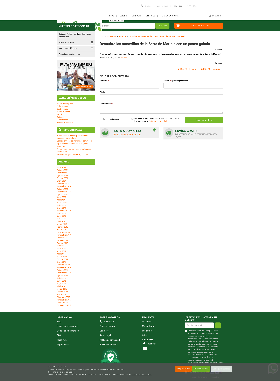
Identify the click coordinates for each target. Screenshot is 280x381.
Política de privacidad (158, 121)
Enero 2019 (61, 208)
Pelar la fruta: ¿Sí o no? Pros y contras (72, 154)
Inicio (111, 16)
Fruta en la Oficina (169, 16)
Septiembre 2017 (64, 240)
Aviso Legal (105, 335)
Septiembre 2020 (64, 192)
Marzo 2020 (62, 202)
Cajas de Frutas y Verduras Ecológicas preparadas (75, 35)
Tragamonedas (116, 20)
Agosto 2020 (62, 194)
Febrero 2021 (62, 178)
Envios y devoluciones (67, 326)
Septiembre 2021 (64, 173)
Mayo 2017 (61, 251)
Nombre (104, 80)
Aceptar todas (183, 368)
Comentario (105, 103)
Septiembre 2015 (64, 305)
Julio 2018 (61, 213)
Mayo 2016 (61, 283)
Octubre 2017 (62, 238)
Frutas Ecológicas (66, 42)
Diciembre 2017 (63, 232)
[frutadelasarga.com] (86, 10)
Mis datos (147, 330)
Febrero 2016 (62, 292)
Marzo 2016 (62, 289)
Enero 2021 (61, 181)
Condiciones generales (68, 330)
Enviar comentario (204, 120)
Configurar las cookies (142, 374)
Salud (59, 114)
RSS (145, 348)
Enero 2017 (61, 262)
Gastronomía (62, 109)
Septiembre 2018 (64, 210)
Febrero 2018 (62, 227)
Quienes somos (107, 326)
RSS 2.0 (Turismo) (188, 69)
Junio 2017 (61, 248)
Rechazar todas (201, 368)
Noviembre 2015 (64, 300)
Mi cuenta (147, 321)
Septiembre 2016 (64, 273)
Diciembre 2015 (63, 297)
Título (102, 92)
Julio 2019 (61, 205)
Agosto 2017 (62, 243)
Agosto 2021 (62, 175)
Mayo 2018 (61, 219)
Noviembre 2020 (64, 186)
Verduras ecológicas (68, 48)
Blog (59, 321)
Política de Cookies (67, 372)
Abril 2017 (61, 254)
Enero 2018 (61, 229)
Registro (123, 16)
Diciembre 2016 (63, 265)
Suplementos (63, 344)
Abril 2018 (61, 221)
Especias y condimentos (69, 54)
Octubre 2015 (62, 302)
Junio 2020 (61, 197)
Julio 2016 (61, 278)
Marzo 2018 (62, 224)
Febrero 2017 (62, 259)
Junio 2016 (61, 281)
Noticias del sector (65, 122)
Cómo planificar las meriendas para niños (74, 141)
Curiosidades (62, 120)
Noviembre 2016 (64, 267)
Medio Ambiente (64, 112)
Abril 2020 (61, 200)
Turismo (123, 58)
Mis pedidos (148, 326)
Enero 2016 (61, 294)
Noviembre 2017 (64, 235)
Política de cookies (109, 344)
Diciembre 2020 (63, 184)
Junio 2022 (61, 167)
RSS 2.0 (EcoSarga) (212, 69)
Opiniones (150, 16)
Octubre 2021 (62, 170)
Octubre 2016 (62, 270)
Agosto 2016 (62, 275)
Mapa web (62, 340)
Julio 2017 (61, 246)
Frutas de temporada (66, 103)
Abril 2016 (61, 286)
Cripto (145, 335)
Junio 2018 (61, 216)
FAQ (59, 335)
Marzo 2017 (62, 257)
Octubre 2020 (62, 189)
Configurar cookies (221, 369)
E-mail (175, 80)
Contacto (136, 16)
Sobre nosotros (63, 106)
